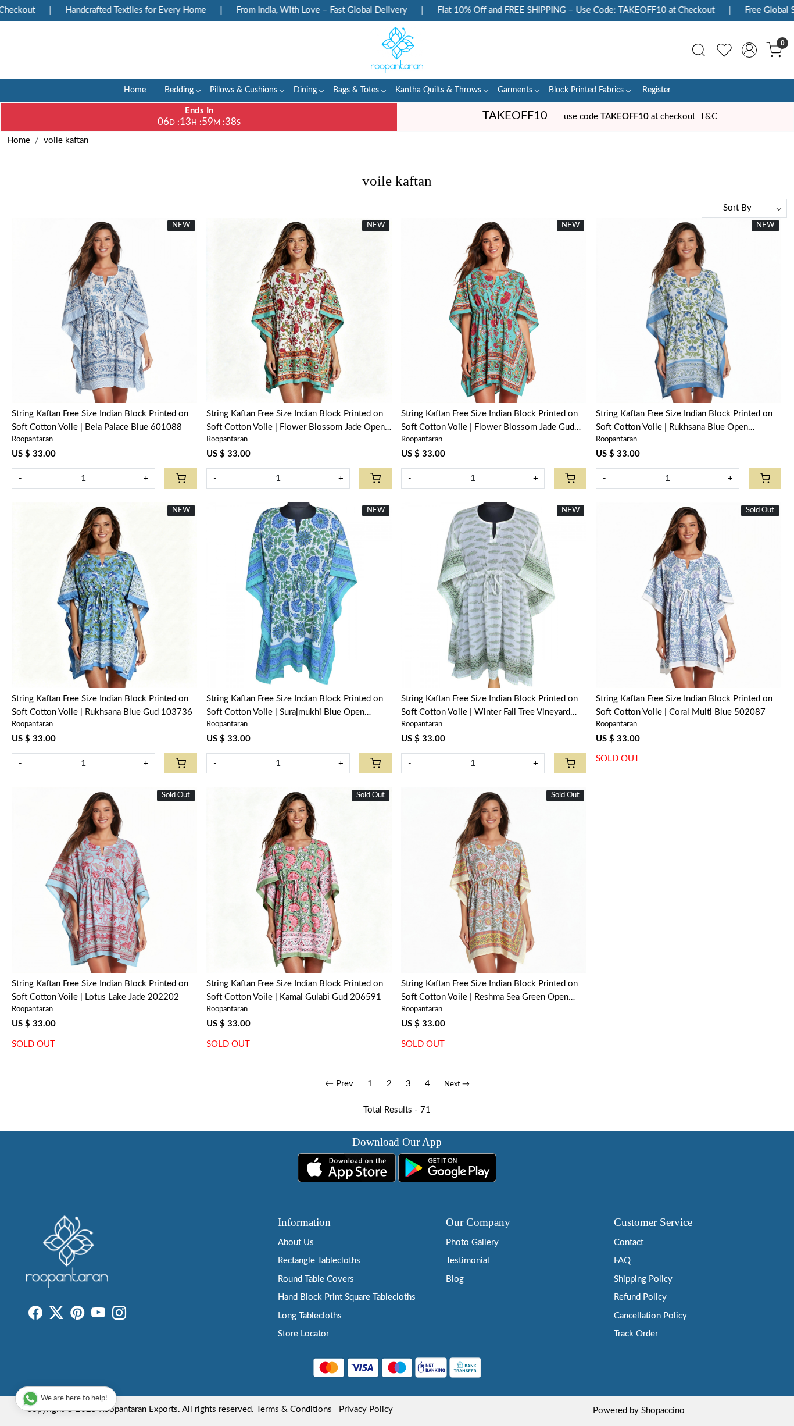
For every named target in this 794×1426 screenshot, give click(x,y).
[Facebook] (35, 1315)
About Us (296, 1242)
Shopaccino (663, 1410)
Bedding (179, 90)
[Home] (397, 50)
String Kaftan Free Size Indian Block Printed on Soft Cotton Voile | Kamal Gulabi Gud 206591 (294, 990)
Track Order (636, 1333)
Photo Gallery (472, 1242)
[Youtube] (98, 1315)
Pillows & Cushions (243, 90)
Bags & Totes (356, 90)
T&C (708, 116)
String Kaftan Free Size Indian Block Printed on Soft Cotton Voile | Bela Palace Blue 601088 (100, 420)
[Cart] (180, 478)
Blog (455, 1279)
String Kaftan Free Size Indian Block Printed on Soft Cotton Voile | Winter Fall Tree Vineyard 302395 (489, 706)
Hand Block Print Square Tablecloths (347, 1297)
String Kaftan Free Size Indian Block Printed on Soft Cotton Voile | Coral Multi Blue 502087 (684, 705)
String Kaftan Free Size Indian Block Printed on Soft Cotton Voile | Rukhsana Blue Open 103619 (684, 421)
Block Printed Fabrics (586, 90)
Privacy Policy (366, 1409)
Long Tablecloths (310, 1315)
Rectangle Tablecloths (319, 1260)
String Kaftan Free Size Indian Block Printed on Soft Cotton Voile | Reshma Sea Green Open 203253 (489, 991)
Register (656, 90)
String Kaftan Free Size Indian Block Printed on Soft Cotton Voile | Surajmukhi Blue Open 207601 (294, 706)
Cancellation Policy (650, 1315)
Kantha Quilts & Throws (438, 90)
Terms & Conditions (294, 1409)
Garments (515, 90)
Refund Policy (640, 1297)
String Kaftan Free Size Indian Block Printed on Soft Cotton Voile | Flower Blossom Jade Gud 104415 (489, 421)
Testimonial (467, 1260)
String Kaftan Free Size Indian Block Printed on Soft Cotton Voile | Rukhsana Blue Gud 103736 (102, 705)
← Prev (339, 1083)
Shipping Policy (643, 1279)
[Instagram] (119, 1315)
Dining (305, 90)
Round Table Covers (316, 1279)
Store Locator (303, 1333)
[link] (698, 50)
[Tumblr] (133, 1315)
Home (135, 90)
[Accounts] (749, 50)
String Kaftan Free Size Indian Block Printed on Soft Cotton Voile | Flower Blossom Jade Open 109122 (295, 421)
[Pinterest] (77, 1315)
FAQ (622, 1260)
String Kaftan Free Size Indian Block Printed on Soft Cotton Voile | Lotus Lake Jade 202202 (100, 990)
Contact (628, 1242)
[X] (56, 1315)
